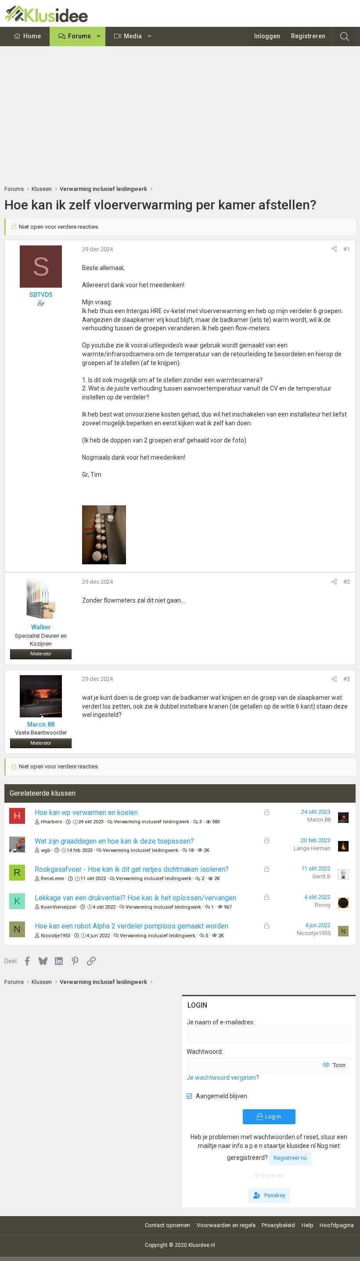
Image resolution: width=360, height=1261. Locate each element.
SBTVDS (41, 294)
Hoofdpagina (337, 1225)
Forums (79, 36)
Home (32, 36)
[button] (98, 36)
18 (191, 850)
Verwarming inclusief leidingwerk (151, 822)
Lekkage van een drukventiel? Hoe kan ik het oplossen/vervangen (135, 898)
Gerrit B (321, 876)
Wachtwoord (204, 1051)
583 (216, 822)
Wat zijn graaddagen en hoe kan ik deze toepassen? (114, 841)
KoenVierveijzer (58, 907)
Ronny (323, 905)
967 (228, 907)
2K (206, 850)
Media (133, 36)
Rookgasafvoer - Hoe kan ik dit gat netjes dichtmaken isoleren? (132, 869)
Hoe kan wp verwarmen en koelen (86, 812)
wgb (45, 850)
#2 (346, 581)
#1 (346, 249)
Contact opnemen (167, 1225)
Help (307, 1225)
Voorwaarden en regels (226, 1225)
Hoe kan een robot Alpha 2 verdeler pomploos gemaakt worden (131, 926)
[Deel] (334, 249)
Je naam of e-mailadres (220, 1022)
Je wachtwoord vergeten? (223, 1077)
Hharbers (51, 822)
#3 (346, 679)
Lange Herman (312, 848)
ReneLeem (52, 878)
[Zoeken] (345, 36)
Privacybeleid (278, 1225)
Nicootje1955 (55, 936)
